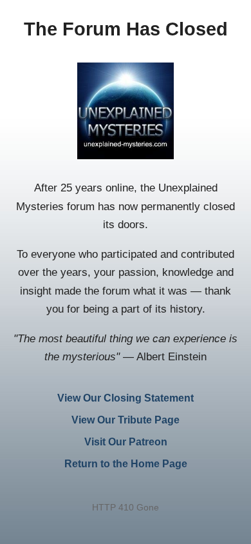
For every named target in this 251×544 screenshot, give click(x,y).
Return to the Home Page (125, 463)
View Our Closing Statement (125, 398)
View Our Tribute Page (125, 419)
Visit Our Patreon (125, 441)
